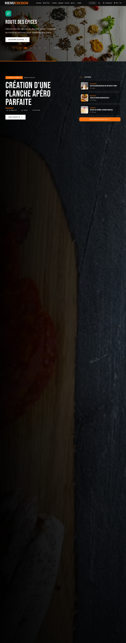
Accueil (38, 3)
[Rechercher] (99, 3)
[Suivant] (13, 40)
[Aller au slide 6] (45, 40)
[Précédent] (7, 40)
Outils (67, 3)
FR (117, 3)
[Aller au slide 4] (35, 40)
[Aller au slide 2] (26, 40)
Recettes (46, 3)
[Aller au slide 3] (30, 40)
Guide (79, 3)
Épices (54, 3)
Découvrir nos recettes (99, 119)
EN (120, 3)
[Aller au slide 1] (21, 40)
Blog (72, 3)
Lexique (60, 3)
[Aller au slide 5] (40, 40)
